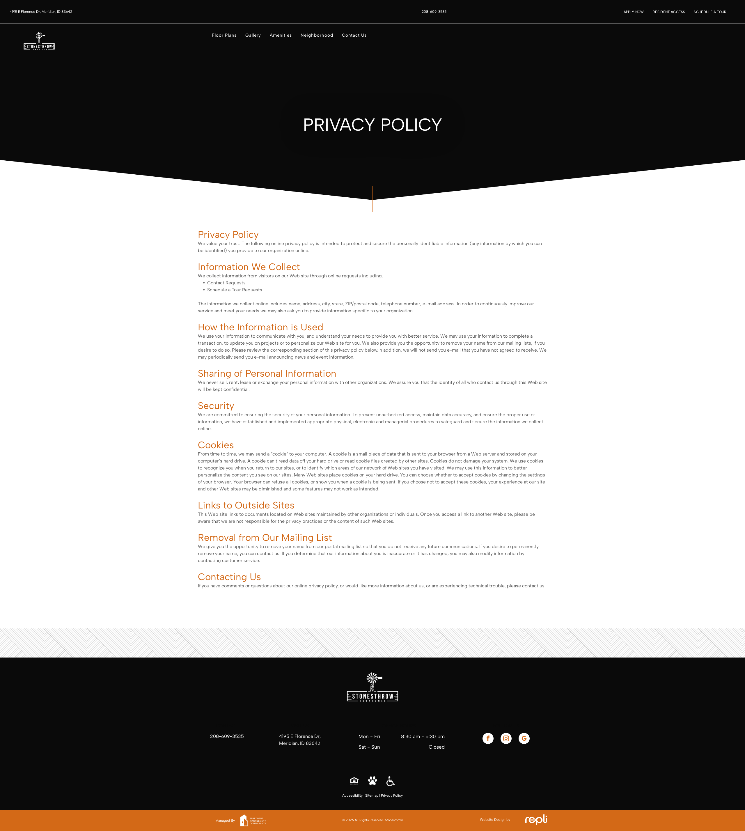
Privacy (386, 795)
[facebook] (488, 739)
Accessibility (352, 795)
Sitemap (371, 795)
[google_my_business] (524, 739)
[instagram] (506, 739)
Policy (398, 795)
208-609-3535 (227, 736)
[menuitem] (633, 12)
